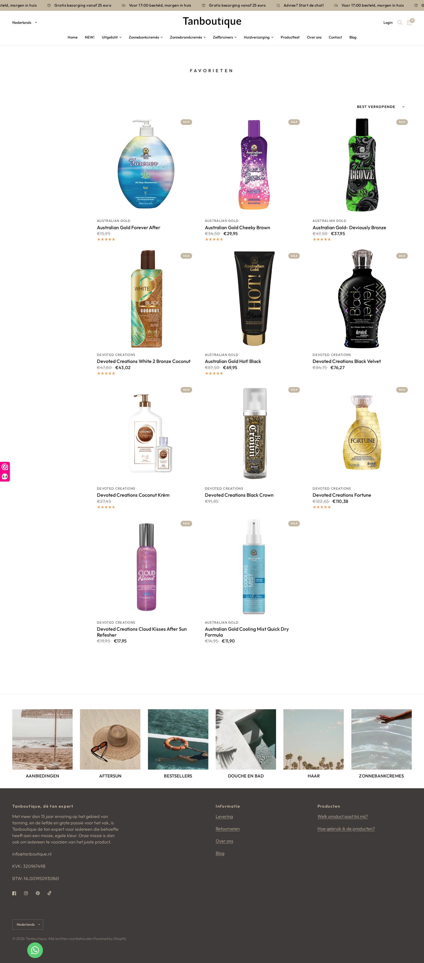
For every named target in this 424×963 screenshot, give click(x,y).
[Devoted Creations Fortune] (362, 432)
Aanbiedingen (42, 776)
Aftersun (110, 776)
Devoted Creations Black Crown (239, 495)
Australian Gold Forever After (128, 227)
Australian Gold (114, 221)
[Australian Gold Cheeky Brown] (254, 164)
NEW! (89, 37)
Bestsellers (178, 776)
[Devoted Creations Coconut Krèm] (146, 432)
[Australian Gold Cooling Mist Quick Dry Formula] (254, 566)
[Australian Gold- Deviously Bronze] (362, 164)
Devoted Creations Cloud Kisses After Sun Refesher (142, 632)
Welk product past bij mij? (343, 816)
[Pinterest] (41, 893)
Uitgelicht (110, 37)
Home (73, 37)
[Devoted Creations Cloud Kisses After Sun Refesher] (146, 566)
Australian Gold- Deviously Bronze (349, 227)
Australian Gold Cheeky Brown (237, 227)
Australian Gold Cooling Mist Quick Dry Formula (247, 632)
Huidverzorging (257, 37)
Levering (224, 816)
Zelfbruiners (223, 37)
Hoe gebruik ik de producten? (346, 828)
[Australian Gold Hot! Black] (254, 298)
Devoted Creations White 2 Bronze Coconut (143, 361)
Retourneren (228, 828)
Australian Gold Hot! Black (233, 361)
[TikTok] (53, 893)
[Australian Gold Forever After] (146, 164)
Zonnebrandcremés (186, 37)
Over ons (314, 37)
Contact (335, 37)
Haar (314, 776)
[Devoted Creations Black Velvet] (362, 298)
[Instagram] (29, 893)
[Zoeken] (400, 22)
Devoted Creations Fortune (342, 495)
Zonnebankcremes (381, 776)
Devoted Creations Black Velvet (347, 361)
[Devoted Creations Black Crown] (254, 432)
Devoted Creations (116, 355)
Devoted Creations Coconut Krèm (133, 495)
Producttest (290, 37)
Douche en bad (246, 776)
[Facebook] (17, 893)
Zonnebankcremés (144, 37)
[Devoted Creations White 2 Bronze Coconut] (146, 298)
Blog (353, 37)
